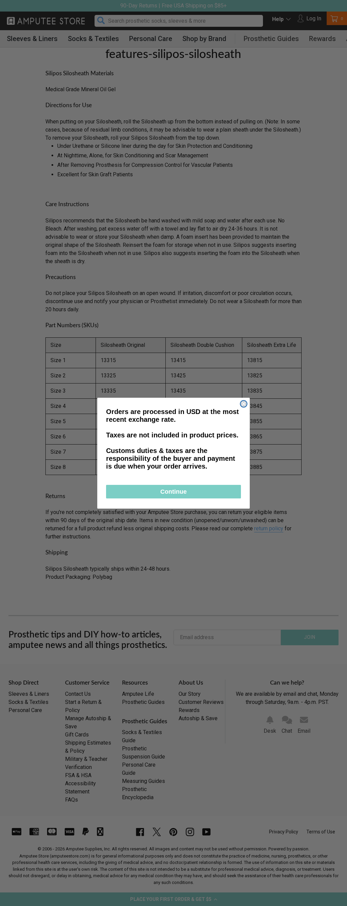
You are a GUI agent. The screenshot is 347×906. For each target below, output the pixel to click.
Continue (173, 491)
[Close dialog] (243, 403)
